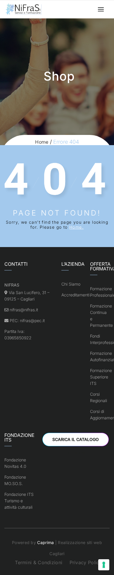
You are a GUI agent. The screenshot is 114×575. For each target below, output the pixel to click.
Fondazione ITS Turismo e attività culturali (19, 501)
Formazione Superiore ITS (101, 377)
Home (41, 142)
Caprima (45, 542)
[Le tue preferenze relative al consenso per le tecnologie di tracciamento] (103, 564)
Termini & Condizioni (38, 562)
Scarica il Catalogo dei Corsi (75, 441)
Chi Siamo (70, 284)
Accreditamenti (75, 294)
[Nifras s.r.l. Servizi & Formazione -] (24, 9)
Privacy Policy (86, 562)
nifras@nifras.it (24, 309)
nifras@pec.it (32, 320)
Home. (76, 227)
